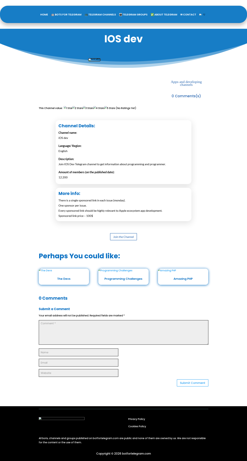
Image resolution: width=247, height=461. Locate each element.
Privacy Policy (136, 419)
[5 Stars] (109, 108)
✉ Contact (188, 14)
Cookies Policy (137, 426)
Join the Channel (123, 236)
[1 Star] (68, 108)
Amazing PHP (183, 279)
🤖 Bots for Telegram (66, 14)
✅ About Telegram (164, 14)
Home (44, 14)
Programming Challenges (123, 279)
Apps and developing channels (186, 83)
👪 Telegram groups (133, 14)
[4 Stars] (99, 108)
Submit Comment (192, 383)
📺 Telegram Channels (100, 14)
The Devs (63, 279)
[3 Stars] (88, 108)
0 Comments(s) (186, 96)
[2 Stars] (77, 108)
